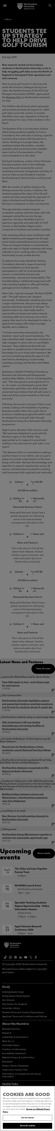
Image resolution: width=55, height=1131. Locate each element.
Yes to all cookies (27, 1126)
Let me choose (27, 1118)
